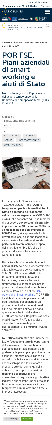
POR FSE (41, 42)
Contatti (32, 2)
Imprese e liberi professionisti (19, 42)
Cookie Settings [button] (11, 418)
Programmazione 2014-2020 (18, 6)
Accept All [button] (27, 418)
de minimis (30, 135)
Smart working (12, 145)
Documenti (43, 2)
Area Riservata (42, 6)
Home (10, 26)
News (16, 26)
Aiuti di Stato (11, 135)
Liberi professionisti (28, 140)
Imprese (8, 140)
